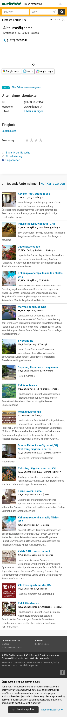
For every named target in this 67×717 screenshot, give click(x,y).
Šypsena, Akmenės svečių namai (38, 367)
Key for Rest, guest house (34, 193)
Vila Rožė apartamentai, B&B (35, 585)
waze (30, 71)
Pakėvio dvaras (27, 385)
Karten (39, 640)
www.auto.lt (19, 662)
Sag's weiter (13, 160)
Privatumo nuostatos (49, 655)
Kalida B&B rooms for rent (34, 551)
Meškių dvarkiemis (29, 411)
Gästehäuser (9, 130)
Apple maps (46, 71)
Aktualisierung (14, 156)
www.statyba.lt (50, 662)
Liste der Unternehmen (14, 20)
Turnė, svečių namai (30, 491)
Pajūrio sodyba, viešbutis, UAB (36, 223)
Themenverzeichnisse (12, 647)
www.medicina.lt (9, 665)
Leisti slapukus (25, 709)
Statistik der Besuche (18, 152)
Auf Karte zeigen (53, 183)
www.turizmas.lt (34, 662)
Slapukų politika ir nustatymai (15, 658)
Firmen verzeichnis (33, 4)
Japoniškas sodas (29, 246)
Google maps (13, 71)
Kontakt (34, 655)
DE (60, 4)
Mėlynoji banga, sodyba (32, 306)
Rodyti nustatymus (50, 709)
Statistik (34, 658)
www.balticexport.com (29, 665)
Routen (45, 644)
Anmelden (45, 658)
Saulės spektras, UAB (18, 655)
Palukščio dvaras (28, 603)
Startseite (6, 644)
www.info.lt (7, 662)
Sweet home (25, 340)
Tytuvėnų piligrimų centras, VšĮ (37, 468)
